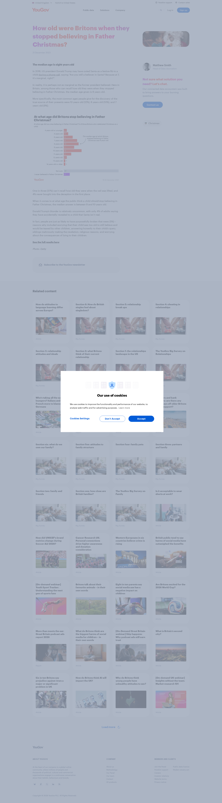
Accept (141, 419)
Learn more (124, 408)
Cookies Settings (80, 418)
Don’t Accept (112, 419)
